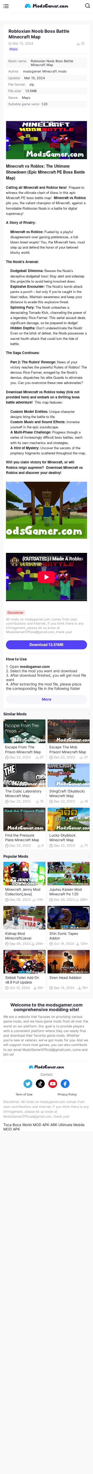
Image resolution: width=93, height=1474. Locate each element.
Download (46, 644)
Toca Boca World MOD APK (26, 1125)
